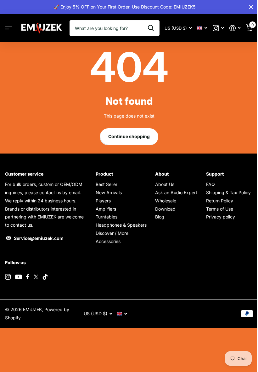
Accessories (108, 241)
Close (251, 7)
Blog (159, 216)
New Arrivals (109, 192)
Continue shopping (129, 136)
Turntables (106, 216)
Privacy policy (220, 216)
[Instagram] (8, 277)
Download (165, 209)
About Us (164, 184)
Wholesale (165, 200)
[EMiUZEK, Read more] (218, 28)
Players (103, 200)
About (162, 174)
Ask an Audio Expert (176, 192)
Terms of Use (219, 209)
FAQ (210, 184)
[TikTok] (45, 277)
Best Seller (106, 184)
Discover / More (112, 233)
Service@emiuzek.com (39, 238)
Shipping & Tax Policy (228, 192)
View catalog (8, 28)
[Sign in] (235, 28)
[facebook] (27, 276)
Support (215, 174)
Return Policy (219, 200)
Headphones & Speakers (121, 225)
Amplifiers (106, 209)
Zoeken (151, 28)
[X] (36, 277)
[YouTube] (18, 277)
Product (104, 174)
